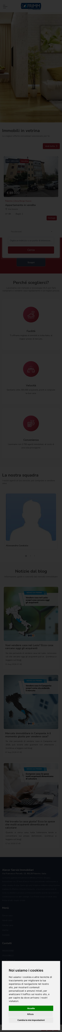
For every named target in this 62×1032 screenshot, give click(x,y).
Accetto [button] (31, 1008)
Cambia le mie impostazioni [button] (31, 1020)
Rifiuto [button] (30, 1014)
